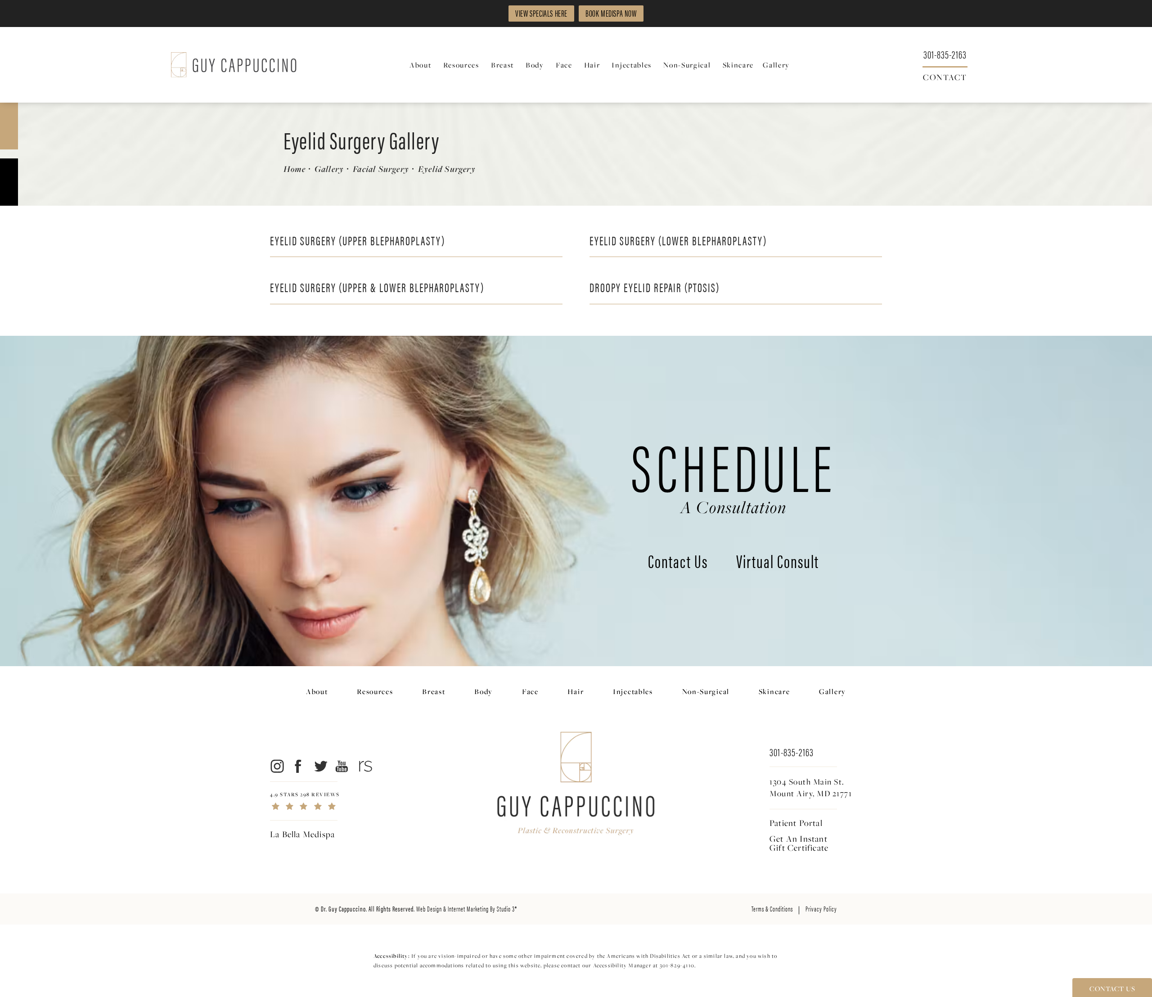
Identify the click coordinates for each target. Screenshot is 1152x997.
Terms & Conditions (772, 908)
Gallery (329, 168)
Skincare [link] (738, 65)
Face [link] (564, 65)
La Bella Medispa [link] (302, 834)
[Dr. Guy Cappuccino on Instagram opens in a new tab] (276, 766)
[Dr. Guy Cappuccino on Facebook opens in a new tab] (298, 766)
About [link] (421, 65)
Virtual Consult (777, 562)
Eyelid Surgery (447, 168)
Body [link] (535, 65)
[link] (945, 53)
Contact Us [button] (1112, 988)
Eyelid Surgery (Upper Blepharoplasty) (357, 240)
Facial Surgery (381, 168)
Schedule (733, 473)
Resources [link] (461, 65)
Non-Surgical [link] (687, 65)
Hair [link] (592, 65)
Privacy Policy (821, 908)
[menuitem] (422, 65)
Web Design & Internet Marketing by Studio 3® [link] (466, 908)
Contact (945, 76)
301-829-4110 (677, 965)
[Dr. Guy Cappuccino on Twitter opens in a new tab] (320, 766)
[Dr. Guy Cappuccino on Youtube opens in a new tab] (342, 766)
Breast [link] (502, 65)
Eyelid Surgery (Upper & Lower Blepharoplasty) (377, 287)
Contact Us (678, 562)
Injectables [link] (632, 65)
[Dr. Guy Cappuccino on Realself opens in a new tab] (364, 766)
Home (295, 168)
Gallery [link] (776, 65)
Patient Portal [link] (796, 822)
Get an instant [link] (799, 843)
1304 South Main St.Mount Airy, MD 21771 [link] (811, 787)
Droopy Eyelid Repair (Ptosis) (655, 287)
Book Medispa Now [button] (611, 12)
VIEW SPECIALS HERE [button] (541, 12)
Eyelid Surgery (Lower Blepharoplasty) (678, 240)
